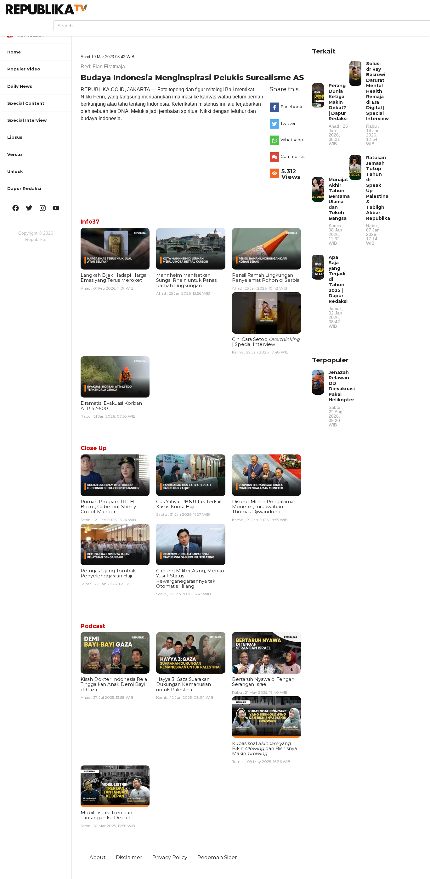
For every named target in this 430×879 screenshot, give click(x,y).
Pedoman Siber (217, 857)
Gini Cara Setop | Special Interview (266, 342)
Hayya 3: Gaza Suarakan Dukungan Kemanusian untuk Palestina (183, 684)
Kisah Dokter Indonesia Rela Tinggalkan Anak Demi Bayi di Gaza (114, 684)
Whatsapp (291, 139)
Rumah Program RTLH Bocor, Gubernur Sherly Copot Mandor (108, 507)
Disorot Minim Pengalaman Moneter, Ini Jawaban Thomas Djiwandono (264, 507)
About (97, 857)
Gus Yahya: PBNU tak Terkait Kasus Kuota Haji (189, 504)
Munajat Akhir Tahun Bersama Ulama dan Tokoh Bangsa (339, 211)
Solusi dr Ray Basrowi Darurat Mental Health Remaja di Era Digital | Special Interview (377, 103)
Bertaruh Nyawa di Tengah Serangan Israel (263, 681)
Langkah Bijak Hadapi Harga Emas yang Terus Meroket (113, 277)
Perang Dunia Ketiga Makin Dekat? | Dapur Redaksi (338, 114)
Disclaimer (129, 857)
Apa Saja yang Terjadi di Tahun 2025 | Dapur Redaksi (338, 291)
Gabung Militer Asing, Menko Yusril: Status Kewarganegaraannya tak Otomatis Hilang (190, 578)
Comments (292, 156)
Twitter (288, 123)
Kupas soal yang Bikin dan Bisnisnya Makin (264, 749)
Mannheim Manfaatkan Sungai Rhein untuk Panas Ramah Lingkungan (186, 280)
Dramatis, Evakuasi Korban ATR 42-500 (111, 405)
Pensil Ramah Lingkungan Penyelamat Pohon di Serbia (265, 277)
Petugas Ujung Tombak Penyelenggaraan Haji (108, 573)
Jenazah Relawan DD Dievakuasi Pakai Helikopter (342, 398)
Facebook (291, 106)
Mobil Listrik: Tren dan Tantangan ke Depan (106, 815)
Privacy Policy (169, 857)
